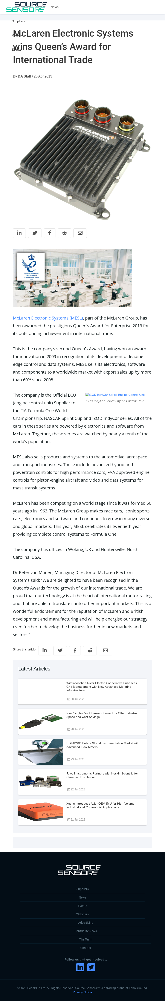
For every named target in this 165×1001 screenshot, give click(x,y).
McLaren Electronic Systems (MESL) (48, 318)
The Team (85, 939)
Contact (85, 948)
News (54, 7)
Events (16, 49)
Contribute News (86, 931)
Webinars (18, 35)
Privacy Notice (82, 992)
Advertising (85, 922)
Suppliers (18, 21)
